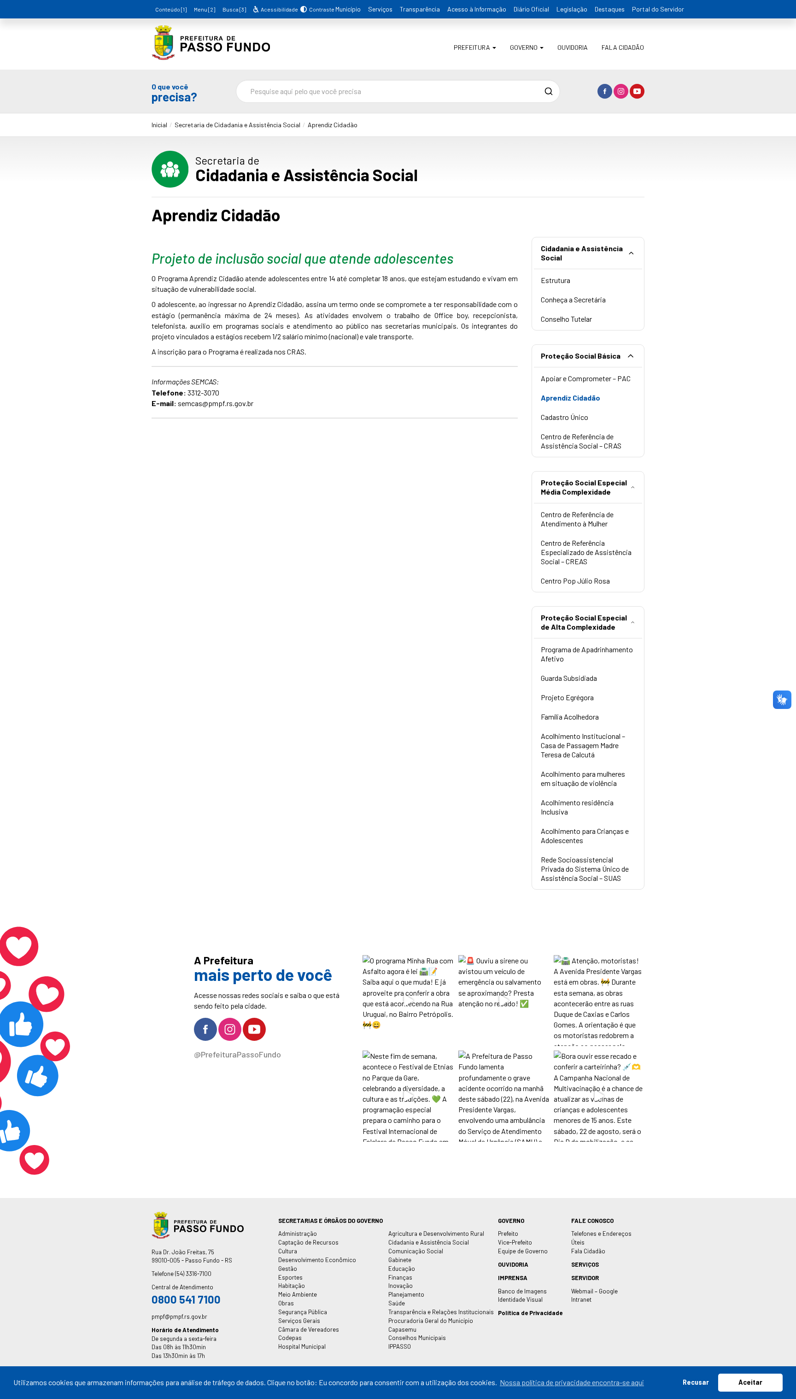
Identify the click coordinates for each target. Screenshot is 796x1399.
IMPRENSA (512, 1277)
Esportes (290, 1277)
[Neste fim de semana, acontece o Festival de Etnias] (408, 1096)
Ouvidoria (572, 47)
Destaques (610, 9)
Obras (286, 1303)
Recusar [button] (696, 1382)
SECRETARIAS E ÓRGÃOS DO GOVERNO (330, 1220)
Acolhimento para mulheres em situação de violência (583, 778)
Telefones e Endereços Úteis (601, 1238)
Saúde (396, 1303)
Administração (297, 1233)
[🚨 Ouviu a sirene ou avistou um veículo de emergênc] (503, 1000)
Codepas (290, 1337)
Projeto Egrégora (567, 697)
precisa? (174, 92)
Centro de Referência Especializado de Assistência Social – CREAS (586, 552)
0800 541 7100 (186, 1299)
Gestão (287, 1268)
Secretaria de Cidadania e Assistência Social (237, 125)
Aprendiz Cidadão (332, 125)
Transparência (420, 9)
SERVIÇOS (585, 1264)
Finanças (400, 1277)
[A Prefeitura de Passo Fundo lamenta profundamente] (503, 1096)
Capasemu (402, 1329)
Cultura (287, 1251)
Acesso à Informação (476, 9)
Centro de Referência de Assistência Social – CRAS (581, 441)
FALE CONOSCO (592, 1220)
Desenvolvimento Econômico (317, 1259)
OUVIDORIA (513, 1264)
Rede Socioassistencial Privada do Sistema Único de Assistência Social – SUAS (585, 868)
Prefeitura (473, 47)
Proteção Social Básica (580, 355)
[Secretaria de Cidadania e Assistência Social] (211, 53)
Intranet (581, 1299)
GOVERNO (511, 1220)
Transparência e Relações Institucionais (441, 1312)
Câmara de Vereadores (308, 1329)
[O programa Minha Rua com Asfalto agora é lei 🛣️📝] (408, 1000)
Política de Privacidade (530, 1312)
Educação (401, 1268)
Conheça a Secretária (573, 299)
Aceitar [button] (750, 1382)
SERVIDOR (585, 1277)
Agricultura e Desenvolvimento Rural (436, 1233)
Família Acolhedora (570, 716)
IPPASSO (399, 1346)
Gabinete (399, 1259)
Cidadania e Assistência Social (582, 253)
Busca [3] (234, 9)
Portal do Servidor (658, 9)
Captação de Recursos (308, 1242)
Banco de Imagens (522, 1291)
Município (348, 9)
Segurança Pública (302, 1312)
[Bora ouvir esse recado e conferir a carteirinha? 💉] (599, 1096)
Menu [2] (204, 9)
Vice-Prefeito (515, 1242)
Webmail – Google (594, 1291)
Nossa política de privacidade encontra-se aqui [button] (572, 1382)
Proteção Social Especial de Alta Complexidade (584, 622)
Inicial (159, 125)
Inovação (400, 1285)
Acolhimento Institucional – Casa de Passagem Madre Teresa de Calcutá (583, 745)
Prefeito (508, 1233)
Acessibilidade (279, 9)
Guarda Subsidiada (569, 677)
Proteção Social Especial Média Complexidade (584, 487)
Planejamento (406, 1294)
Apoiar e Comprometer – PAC (586, 378)
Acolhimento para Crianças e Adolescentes (585, 835)
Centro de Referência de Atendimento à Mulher (577, 519)
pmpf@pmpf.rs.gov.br (179, 1316)
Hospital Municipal (302, 1346)
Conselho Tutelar (566, 318)
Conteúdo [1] (171, 9)
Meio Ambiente (297, 1294)
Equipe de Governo (523, 1251)
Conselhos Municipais (417, 1337)
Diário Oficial (531, 9)
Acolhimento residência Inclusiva (577, 807)
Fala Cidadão (623, 47)
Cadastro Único (564, 417)
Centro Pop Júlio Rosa (575, 580)
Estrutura (555, 280)
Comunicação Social (415, 1251)
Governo (524, 47)
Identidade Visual (520, 1299)
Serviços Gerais (299, 1320)
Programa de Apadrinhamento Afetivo (587, 654)
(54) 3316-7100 (193, 1273)
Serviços (380, 9)
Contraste (320, 9)
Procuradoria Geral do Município (430, 1320)
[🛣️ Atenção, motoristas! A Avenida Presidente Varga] (599, 1000)
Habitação (291, 1285)
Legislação (571, 9)
